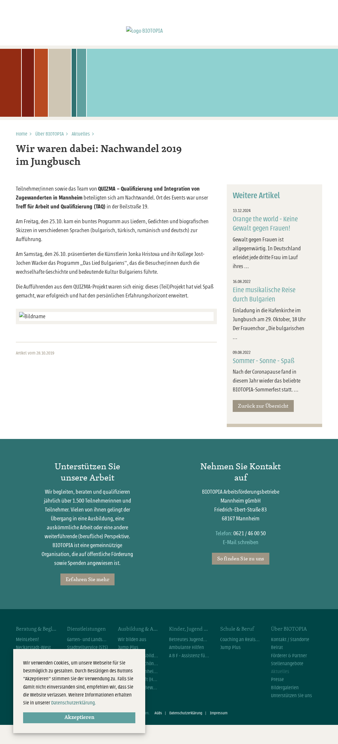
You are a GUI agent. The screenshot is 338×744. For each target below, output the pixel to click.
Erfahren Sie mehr (87, 579)
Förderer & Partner (289, 655)
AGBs (158, 713)
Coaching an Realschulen (240, 639)
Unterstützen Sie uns (291, 695)
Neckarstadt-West (33, 647)
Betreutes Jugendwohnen (189, 639)
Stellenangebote (287, 663)
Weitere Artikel (256, 195)
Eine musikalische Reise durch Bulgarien (264, 295)
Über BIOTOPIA (49, 134)
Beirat (277, 647)
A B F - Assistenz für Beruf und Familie (189, 655)
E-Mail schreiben (240, 542)
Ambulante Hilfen (186, 647)
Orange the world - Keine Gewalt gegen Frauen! (265, 224)
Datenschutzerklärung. (73, 702)
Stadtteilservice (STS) (87, 647)
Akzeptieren (79, 717)
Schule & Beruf (237, 629)
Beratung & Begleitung (36, 629)
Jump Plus (128, 647)
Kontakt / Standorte (290, 639)
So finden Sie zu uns (240, 558)
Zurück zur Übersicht (263, 406)
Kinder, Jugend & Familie (189, 629)
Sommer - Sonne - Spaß (263, 360)
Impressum (218, 713)
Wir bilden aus (132, 639)
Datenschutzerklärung (185, 713)
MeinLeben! (27, 639)
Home (21, 134)
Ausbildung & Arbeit (138, 629)
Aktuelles (81, 134)
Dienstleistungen (86, 629)
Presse (277, 679)
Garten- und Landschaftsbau (87, 639)
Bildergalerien (285, 687)
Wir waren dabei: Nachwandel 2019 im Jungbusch (99, 156)
